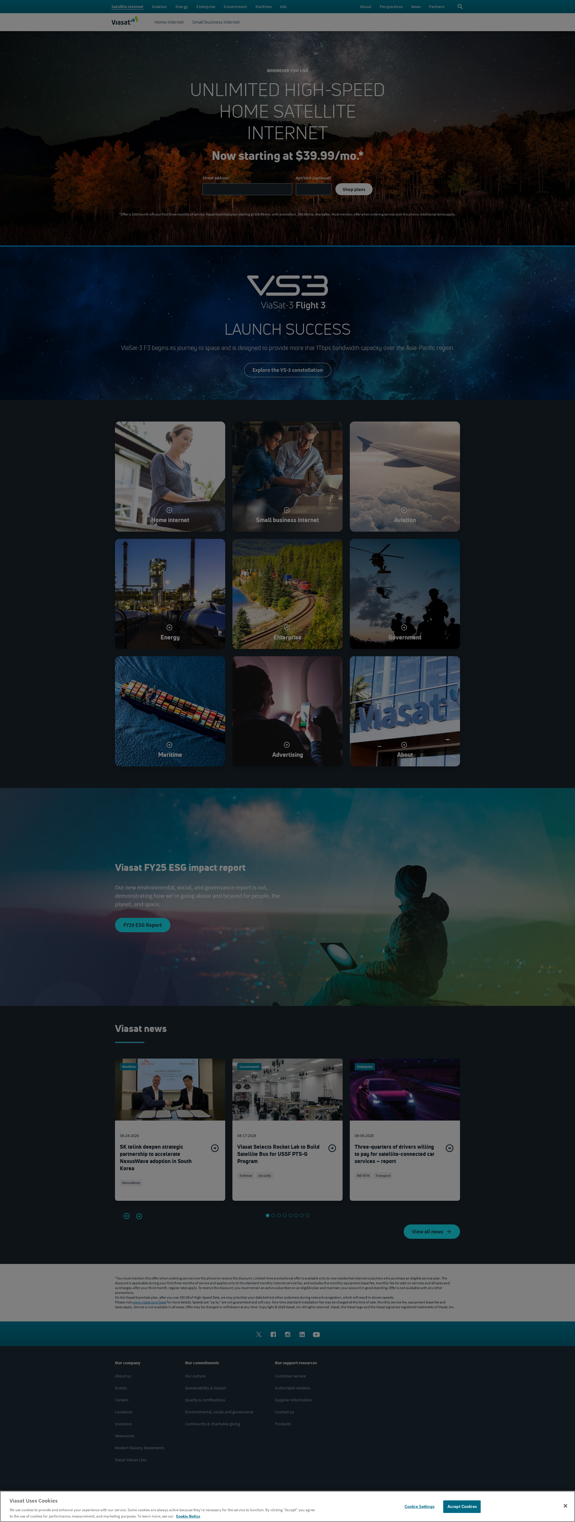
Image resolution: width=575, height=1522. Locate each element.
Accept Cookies (462, 1506)
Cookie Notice (188, 1515)
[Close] (565, 1505)
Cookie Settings (420, 1506)
